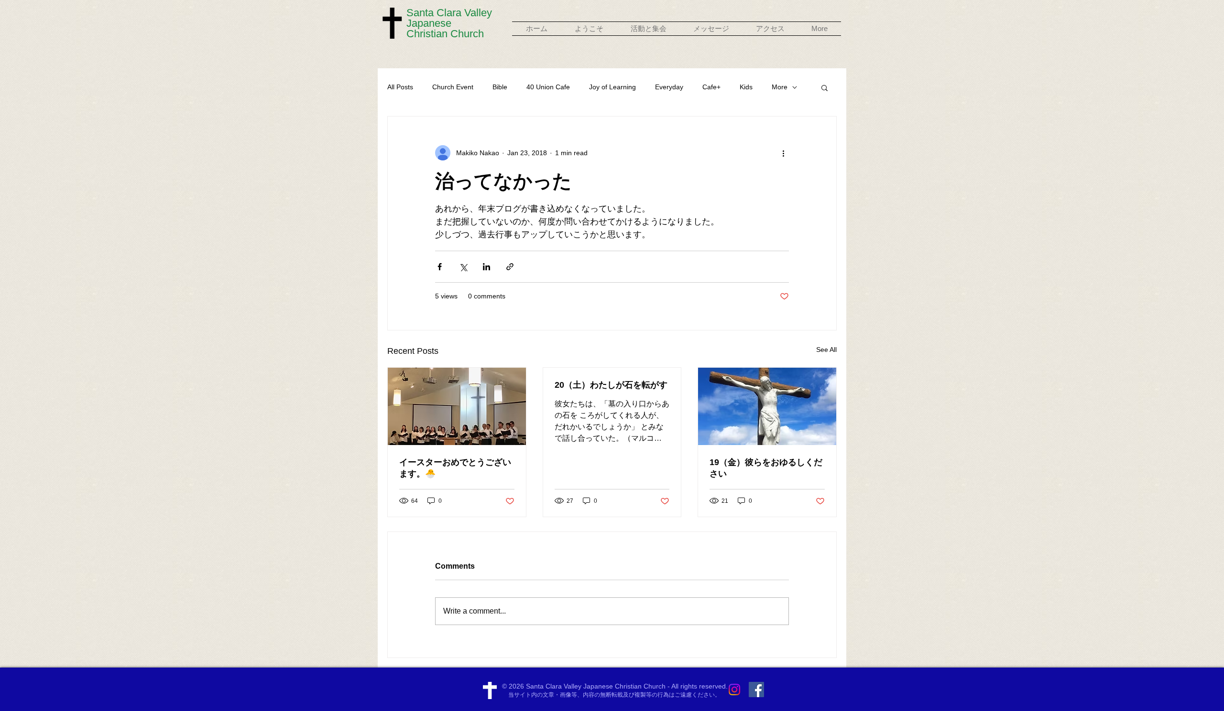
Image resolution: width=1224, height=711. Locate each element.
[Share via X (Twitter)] (463, 266)
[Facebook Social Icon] (756, 689)
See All (826, 349)
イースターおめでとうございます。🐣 (455, 467)
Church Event (452, 87)
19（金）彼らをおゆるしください (766, 467)
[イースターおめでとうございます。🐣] (457, 406)
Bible (499, 87)
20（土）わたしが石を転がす (611, 385)
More (779, 87)
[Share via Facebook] (439, 266)
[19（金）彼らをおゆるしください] (767, 406)
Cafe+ (711, 87)
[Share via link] (509, 266)
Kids (746, 87)
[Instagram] (734, 689)
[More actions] (783, 153)
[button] (589, 28)
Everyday (669, 87)
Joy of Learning (612, 87)
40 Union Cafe (548, 87)
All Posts (400, 87)
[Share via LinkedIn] (486, 266)
